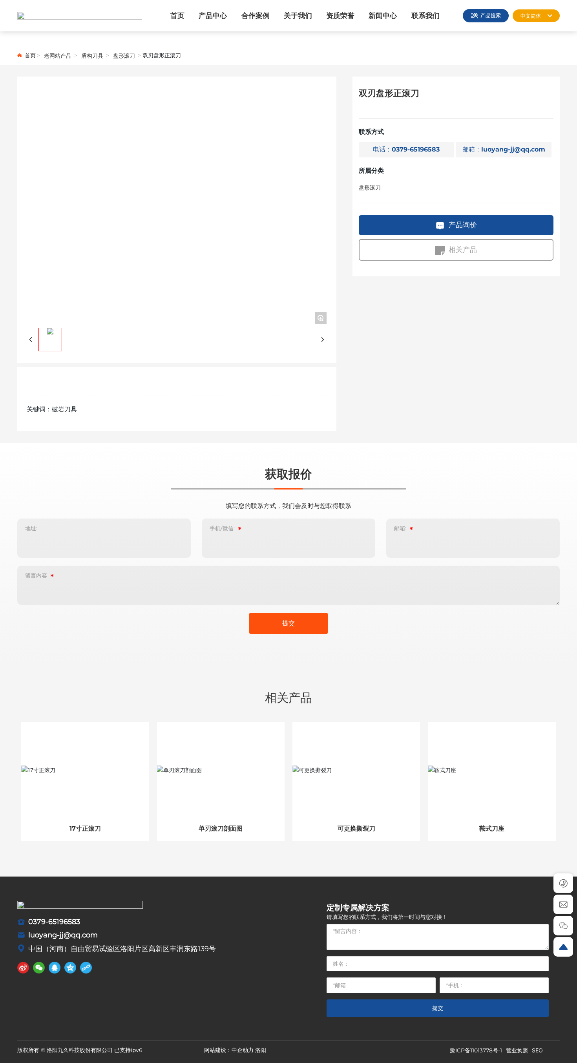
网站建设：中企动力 (229, 1050)
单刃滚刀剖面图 (221, 828)
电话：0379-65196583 (406, 149)
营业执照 (517, 1050)
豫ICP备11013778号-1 (476, 1050)
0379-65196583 (54, 921)
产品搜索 (490, 15)
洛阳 (260, 1050)
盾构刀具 (92, 55)
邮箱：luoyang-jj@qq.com (503, 149)
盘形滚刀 (124, 55)
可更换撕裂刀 (356, 828)
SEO (537, 1050)
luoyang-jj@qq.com (63, 935)
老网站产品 (57, 55)
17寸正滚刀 (85, 828)
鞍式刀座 (491, 828)
